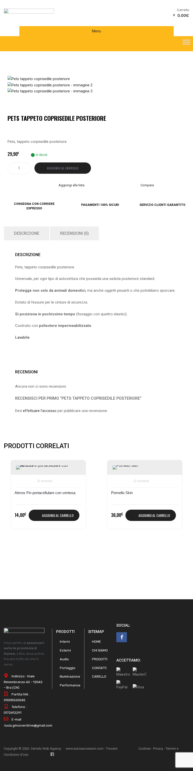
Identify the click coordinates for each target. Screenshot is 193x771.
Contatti (99, 668)
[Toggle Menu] (186, 44)
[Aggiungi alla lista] (20, 469)
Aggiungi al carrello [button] (58, 515)
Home (96, 641)
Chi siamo (100, 650)
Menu (96, 31)
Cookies (144, 748)
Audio (64, 659)
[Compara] (20, 478)
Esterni (65, 650)
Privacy (158, 748)
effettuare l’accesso (40, 410)
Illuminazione (70, 676)
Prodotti (99, 659)
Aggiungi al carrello (62, 168)
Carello (99, 676)
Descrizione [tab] (26, 233)
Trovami (112, 748)
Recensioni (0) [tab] (74, 233)
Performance (70, 685)
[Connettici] (121, 637)
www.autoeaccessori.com (85, 748)
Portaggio (67, 668)
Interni (65, 641)
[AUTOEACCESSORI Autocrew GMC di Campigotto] (29, 12)
